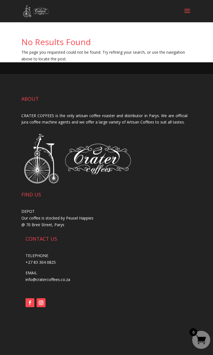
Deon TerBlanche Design (136, 343)
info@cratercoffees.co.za (48, 279)
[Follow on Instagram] (41, 302)
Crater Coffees (94, 343)
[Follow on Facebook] (30, 302)
